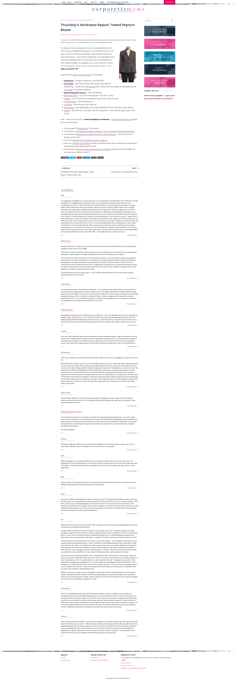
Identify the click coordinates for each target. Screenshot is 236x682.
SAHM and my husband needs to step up (90, 140)
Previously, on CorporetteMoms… (124, 170)
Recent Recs (92, 34)
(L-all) (109, 66)
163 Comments (88, 20)
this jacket (68, 90)
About (63, 658)
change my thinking (81, 143)
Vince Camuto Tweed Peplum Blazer (91, 66)
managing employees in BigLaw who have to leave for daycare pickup (105, 131)
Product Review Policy (100, 660)
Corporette (169, 2)
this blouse (90, 87)
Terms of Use (126, 663)
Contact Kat (65, 660)
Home (63, 2)
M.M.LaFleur (69, 108)
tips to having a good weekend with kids (93, 149)
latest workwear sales (81, 75)
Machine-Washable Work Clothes (73, 34)
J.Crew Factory (70, 102)
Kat (64, 20)
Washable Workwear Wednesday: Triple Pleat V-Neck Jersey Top (77, 171)
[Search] (172, 20)
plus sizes (94, 63)
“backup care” (82, 128)
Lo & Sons (68, 105)
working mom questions (121, 119)
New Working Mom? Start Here (118, 2)
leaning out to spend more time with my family (96, 134)
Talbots (67, 110)
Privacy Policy (126, 665)
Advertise (95, 658)
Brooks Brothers (71, 96)
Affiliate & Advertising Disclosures (134, 668)
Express (67, 99)
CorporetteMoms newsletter (160, 99)
